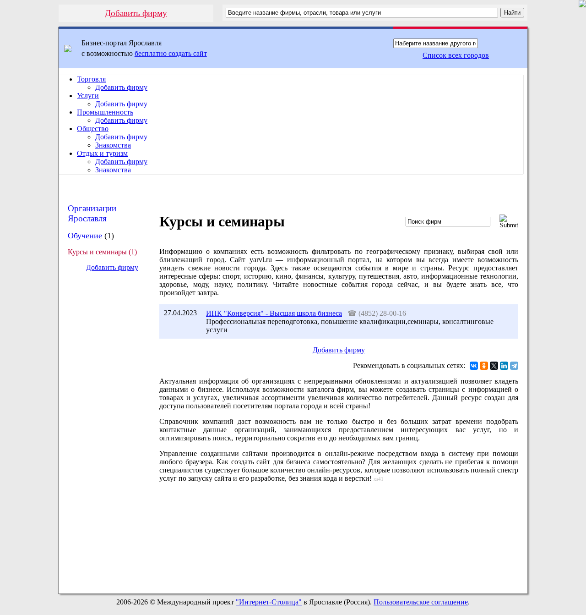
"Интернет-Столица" (269, 602)
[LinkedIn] (504, 366)
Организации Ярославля (92, 213)
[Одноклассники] (484, 366)
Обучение (85, 235)
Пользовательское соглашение (421, 602)
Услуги (88, 95)
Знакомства (113, 145)
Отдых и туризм (102, 153)
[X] (494, 366)
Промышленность (105, 112)
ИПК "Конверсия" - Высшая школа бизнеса (274, 313)
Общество (93, 128)
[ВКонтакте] (474, 366)
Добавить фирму (136, 13)
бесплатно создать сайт (171, 53)
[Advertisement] (104, 432)
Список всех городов (456, 55)
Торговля (91, 79)
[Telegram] (514, 366)
